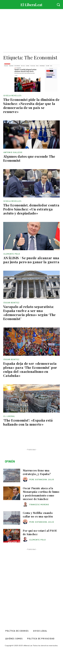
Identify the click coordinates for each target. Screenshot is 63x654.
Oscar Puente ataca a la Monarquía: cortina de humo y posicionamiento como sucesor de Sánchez (41, 493)
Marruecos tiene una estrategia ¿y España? (37, 472)
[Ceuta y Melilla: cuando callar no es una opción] (11, 518)
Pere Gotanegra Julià (41, 479)
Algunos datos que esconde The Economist (29, 158)
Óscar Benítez (12, 302)
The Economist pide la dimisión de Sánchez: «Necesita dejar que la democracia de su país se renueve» (31, 105)
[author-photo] (26, 479)
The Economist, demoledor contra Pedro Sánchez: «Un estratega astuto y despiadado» (31, 209)
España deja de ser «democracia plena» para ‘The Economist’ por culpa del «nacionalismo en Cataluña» (30, 369)
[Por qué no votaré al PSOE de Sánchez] (11, 535)
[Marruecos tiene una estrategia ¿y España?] (11, 475)
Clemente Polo (12, 254)
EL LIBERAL (9, 416)
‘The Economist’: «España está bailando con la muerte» (28, 422)
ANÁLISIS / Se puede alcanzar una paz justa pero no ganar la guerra (31, 259)
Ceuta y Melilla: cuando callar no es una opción (38, 514)
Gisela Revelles (12, 95)
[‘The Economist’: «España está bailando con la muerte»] (31, 398)
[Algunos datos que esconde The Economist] (31, 134)
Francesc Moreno (39, 504)
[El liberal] (31, 4)
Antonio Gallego (13, 152)
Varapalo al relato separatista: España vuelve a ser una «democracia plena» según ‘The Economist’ (29, 312)
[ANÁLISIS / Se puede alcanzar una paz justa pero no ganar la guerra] (31, 236)
